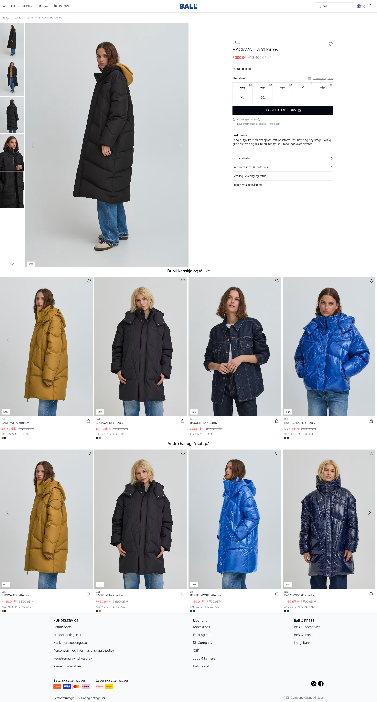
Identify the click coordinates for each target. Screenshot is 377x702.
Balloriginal (201, 666)
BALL (6, 17)
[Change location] (359, 6)
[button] (282, 158)
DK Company (202, 643)
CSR (196, 650)
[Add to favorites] (331, 44)
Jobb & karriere (204, 658)
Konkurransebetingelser (70, 643)
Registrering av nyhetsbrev (72, 658)
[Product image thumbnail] (12, 40)
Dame (18, 17)
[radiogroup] (282, 93)
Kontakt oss (201, 627)
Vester (30, 17)
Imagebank (302, 643)
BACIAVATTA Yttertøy (50, 17)
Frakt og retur (203, 635)
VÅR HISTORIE (61, 6)
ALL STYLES (11, 6)
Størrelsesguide (323, 78)
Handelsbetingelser (67, 635)
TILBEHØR (41, 6)
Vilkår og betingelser (92, 698)
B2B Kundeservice (307, 627)
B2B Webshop (304, 635)
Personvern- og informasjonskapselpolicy (83, 650)
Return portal (62, 627)
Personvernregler (64, 698)
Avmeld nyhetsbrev (67, 666)
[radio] (303, 88)
